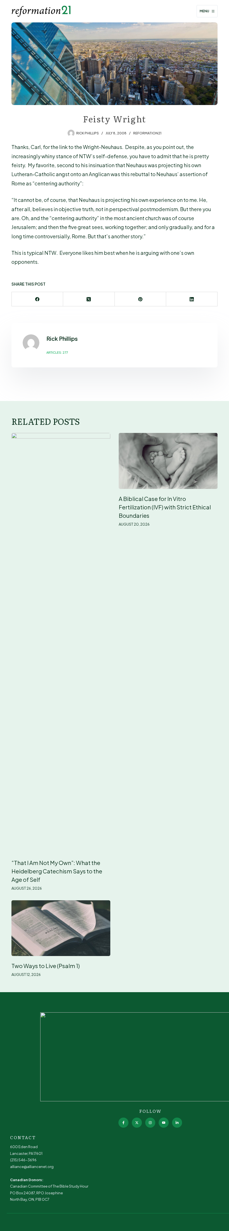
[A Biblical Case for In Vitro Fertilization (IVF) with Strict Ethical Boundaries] (168, 461)
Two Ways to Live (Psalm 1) (45, 965)
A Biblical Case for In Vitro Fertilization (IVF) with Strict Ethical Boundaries (165, 507)
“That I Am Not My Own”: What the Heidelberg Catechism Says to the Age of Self (56, 871)
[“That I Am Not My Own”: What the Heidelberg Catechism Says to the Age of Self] (60, 643)
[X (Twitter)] (89, 299)
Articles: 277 (57, 352)
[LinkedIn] (192, 299)
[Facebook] (37, 299)
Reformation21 (147, 133)
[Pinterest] (140, 299)
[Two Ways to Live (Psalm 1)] (60, 928)
